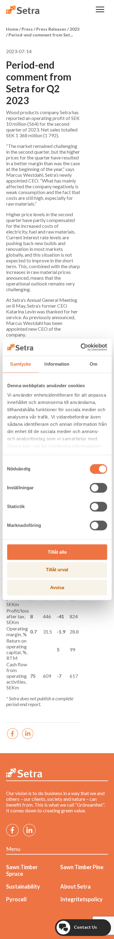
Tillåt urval (57, 569)
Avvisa (57, 587)
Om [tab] (93, 364)
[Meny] (100, 10)
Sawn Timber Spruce (22, 870)
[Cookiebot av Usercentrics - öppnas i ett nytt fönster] (81, 347)
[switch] (98, 488)
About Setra (75, 886)
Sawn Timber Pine (81, 867)
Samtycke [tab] (20, 364)
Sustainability (23, 886)
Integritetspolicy (81, 899)
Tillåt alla (57, 552)
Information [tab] (56, 364)
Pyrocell (16, 899)
